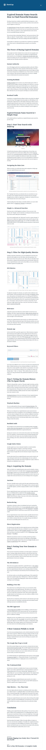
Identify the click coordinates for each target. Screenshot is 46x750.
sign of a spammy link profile (13, 304)
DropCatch (30, 508)
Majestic (33, 294)
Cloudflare (15, 533)
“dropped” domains (26, 530)
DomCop (9, 4)
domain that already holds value (30, 56)
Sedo (14, 494)
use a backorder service (28, 507)
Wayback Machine (30, 406)
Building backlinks (11, 82)
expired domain (12, 27)
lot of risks (21, 619)
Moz (28, 294)
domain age (27, 336)
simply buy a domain (19, 203)
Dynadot (9, 494)
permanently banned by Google (14, 647)
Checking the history (11, 395)
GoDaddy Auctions (30, 493)
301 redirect (35, 565)
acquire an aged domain (12, 541)
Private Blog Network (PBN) (14, 609)
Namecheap (31, 532)
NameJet (36, 508)
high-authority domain (31, 313)
